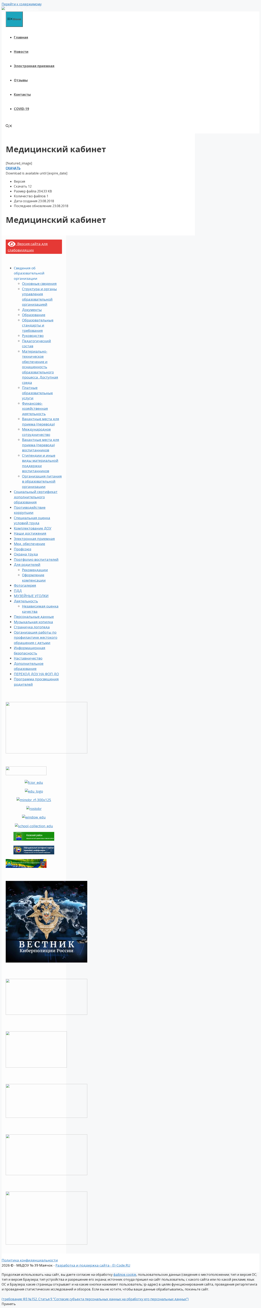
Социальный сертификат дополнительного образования (36, 496)
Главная (21, 37)
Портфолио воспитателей (36, 559)
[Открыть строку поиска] (9, 126)
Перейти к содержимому (22, 4)
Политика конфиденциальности (30, 1260)
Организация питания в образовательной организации (42, 481)
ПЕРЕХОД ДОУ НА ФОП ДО (36, 674)
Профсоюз (22, 549)
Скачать (13, 168)
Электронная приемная (34, 66)
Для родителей (27, 564)
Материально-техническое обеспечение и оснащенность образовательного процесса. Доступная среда (40, 367)
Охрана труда (26, 554)
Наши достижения (30, 533)
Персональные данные (34, 616)
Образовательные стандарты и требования (37, 325)
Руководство (33, 335)
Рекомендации (35, 569)
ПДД (18, 590)
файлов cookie (124, 1274)
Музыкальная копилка (33, 622)
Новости (21, 51)
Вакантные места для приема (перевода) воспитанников (40, 444)
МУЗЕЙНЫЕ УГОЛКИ (31, 595)
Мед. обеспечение (29, 543)
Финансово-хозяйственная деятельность (35, 408)
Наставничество (28, 658)
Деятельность (26, 601)
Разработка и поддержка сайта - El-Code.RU (92, 1265)
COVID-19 (21, 109)
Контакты (22, 94)
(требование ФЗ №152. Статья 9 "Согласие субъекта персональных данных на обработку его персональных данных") (95, 1299)
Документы (32, 309)
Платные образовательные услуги (37, 392)
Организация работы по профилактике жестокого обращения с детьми (35, 637)
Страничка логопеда (32, 627)
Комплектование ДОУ (32, 528)
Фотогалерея (25, 585)
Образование (33, 314)
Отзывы (21, 80)
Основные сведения (39, 283)
